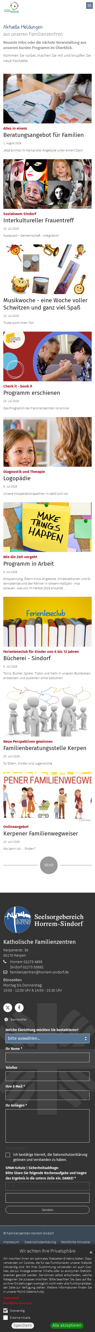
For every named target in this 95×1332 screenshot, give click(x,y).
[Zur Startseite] (11, 7)
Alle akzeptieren (67, 1325)
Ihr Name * (14, 1049)
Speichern (23, 1325)
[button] (7, 1007)
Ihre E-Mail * (15, 1086)
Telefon (11, 1068)
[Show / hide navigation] (89, 5)
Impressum (11, 1298)
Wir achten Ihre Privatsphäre (48, 1251)
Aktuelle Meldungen (23, 26)
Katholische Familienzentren (39, 942)
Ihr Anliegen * (16, 1105)
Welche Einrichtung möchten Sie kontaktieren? (42, 1030)
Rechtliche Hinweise (17, 1303)
